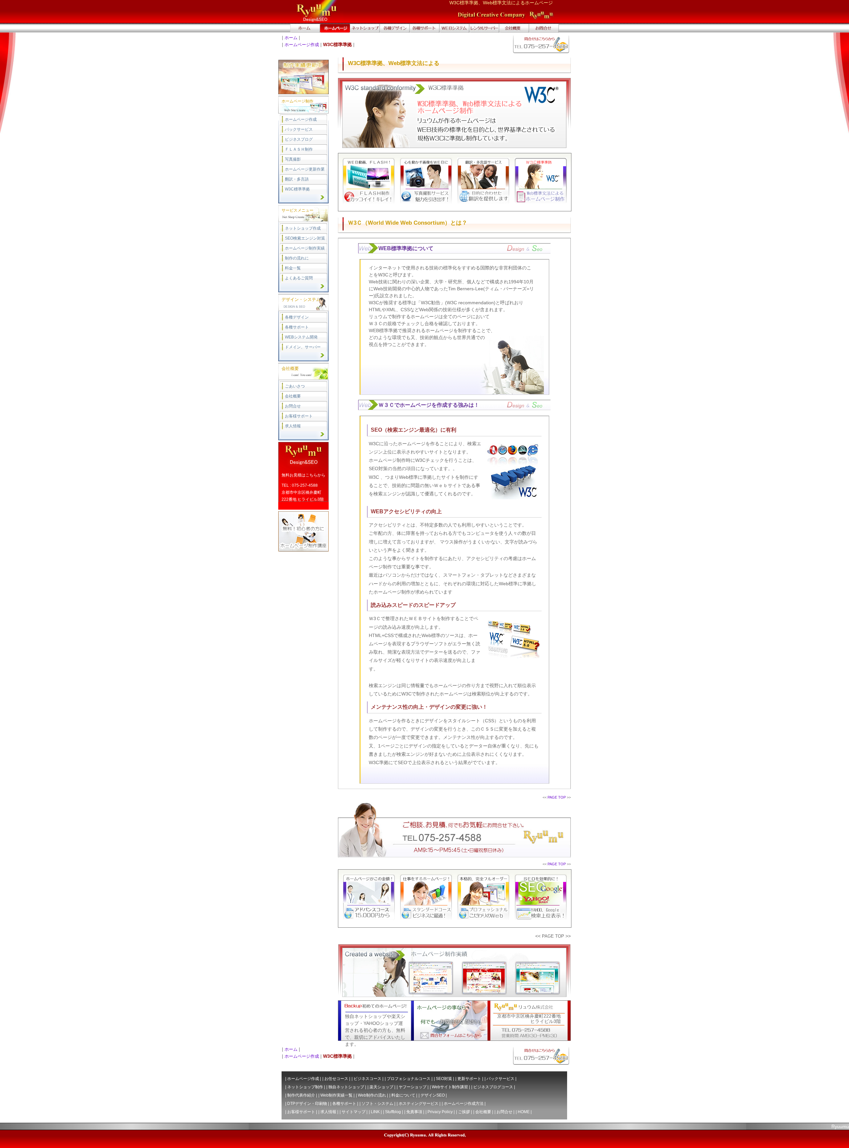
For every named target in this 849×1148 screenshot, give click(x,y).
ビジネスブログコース (493, 1087)
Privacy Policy (440, 1112)
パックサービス (299, 129)
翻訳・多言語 (297, 179)
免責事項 (414, 1112)
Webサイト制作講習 (450, 1087)
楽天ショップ (381, 1087)
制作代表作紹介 (301, 1095)
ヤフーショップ (412, 1087)
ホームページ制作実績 (305, 248)
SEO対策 (444, 1078)
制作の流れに (297, 258)
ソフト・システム (377, 1103)
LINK (375, 1112)
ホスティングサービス (418, 1103)
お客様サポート (299, 416)
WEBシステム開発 (301, 337)
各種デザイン (297, 317)
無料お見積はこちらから (303, 475)
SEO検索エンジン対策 (305, 238)
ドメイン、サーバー (303, 347)
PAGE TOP (557, 797)
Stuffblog (393, 1112)
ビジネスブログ (299, 139)
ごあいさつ (295, 386)
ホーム (291, 37)
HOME (524, 1112)
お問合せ (293, 406)
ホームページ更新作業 (305, 169)
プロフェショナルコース (408, 1078)
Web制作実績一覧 (336, 1095)
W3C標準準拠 (297, 189)
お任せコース (336, 1078)
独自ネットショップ (346, 1087)
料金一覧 (293, 268)
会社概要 (293, 396)
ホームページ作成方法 (464, 1103)
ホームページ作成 (302, 44)
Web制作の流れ (372, 1095)
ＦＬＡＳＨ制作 (299, 149)
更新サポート (469, 1078)
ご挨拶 (464, 1112)
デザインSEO (433, 1095)
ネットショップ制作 (305, 1087)
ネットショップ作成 (303, 228)
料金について (403, 1095)
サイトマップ (353, 1112)
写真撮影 (293, 159)
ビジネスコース (367, 1078)
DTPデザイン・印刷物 (307, 1103)
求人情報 (293, 426)
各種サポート (297, 327)
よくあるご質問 (299, 278)
